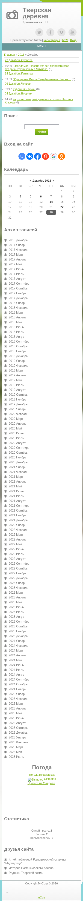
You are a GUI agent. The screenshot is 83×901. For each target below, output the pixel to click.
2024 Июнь (16, 665)
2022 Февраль (18, 530)
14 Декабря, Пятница (19, 73)
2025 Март (16, 703)
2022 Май (15, 544)
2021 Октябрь (18, 510)
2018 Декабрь (18, 356)
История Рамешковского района (31, 868)
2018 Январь (17, 303)
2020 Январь (17, 409)
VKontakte (61, 32)
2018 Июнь (16, 327)
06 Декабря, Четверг (18, 83)
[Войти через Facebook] (37, 156)
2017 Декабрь (18, 298)
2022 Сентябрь (19, 563)
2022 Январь (17, 525)
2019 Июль (16, 385)
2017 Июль (16, 274)
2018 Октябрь (18, 346)
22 (62, 207)
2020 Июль (16, 438)
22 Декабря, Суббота (19, 60)
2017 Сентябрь (19, 283)
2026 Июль (16, 756)
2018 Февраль (18, 307)
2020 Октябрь (18, 452)
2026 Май (15, 752)
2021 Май (15, 486)
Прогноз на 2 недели (41, 783)
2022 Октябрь (18, 568)
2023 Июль (16, 612)
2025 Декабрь (18, 732)
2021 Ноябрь (17, 515)
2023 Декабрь (18, 636)
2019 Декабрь (18, 404)
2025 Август (17, 723)
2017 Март (16, 254)
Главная (9, 54)
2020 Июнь (16, 433)
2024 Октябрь (18, 684)
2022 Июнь (16, 549)
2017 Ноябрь (17, 293)
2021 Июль (16, 496)
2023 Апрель (18, 597)
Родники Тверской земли (26, 873)
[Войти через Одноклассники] (61, 156)
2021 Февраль (18, 472)
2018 (21, 54)
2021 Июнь (16, 491)
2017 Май (15, 264)
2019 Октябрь (18, 394)
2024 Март (16, 650)
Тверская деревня (37, 13)
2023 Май (15, 602)
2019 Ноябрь (17, 399)
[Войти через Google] (53, 156)
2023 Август (17, 616)
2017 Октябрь (18, 288)
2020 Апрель (18, 423)
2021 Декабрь (18, 520)
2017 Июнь (16, 269)
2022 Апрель (18, 539)
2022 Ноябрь (17, 573)
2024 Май (15, 660)
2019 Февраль (18, 365)
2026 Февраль (18, 742)
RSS (65, 40)
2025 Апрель (18, 708)
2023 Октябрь (18, 626)
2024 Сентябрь (19, 679)
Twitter (39, 32)
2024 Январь (17, 641)
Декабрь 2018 (42, 180)
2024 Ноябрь (17, 689)
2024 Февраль (18, 645)
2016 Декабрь (18, 240)
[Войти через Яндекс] (45, 156)
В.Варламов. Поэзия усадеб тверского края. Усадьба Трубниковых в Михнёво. (37, 67)
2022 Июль (16, 554)
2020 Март (16, 418)
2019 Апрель (18, 375)
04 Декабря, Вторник (18, 93)
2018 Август (17, 336)
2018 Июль (16, 332)
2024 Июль (16, 670)
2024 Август (17, 674)
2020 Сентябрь (19, 447)
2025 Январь (17, 694)
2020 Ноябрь (17, 457)
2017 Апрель (18, 259)
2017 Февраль (18, 250)
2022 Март (16, 534)
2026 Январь (17, 737)
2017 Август (17, 278)
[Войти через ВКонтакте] (29, 156)
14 (51, 201)
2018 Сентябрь (19, 341)
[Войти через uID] (21, 156)
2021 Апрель (18, 481)
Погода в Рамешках (42, 774)
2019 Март (16, 370)
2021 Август (17, 501)
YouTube (72, 32)
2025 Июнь (16, 718)
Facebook (50, 32)
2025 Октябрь (18, 727)
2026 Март (16, 747)
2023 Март (16, 592)
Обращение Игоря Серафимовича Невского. (42, 79)
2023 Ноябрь (17, 631)
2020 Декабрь (18, 462)
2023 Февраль (18, 587)
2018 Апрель (18, 317)
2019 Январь (17, 361)
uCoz (41, 897)
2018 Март (16, 312)
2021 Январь (17, 467)
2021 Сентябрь (19, 505)
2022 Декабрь (18, 578)
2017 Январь (17, 245)
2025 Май (15, 713)
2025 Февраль (18, 699)
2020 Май (15, 428)
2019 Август (17, 390)
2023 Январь (17, 583)
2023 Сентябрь (19, 621)
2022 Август (17, 559)
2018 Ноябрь (17, 351)
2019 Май (15, 380)
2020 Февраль (18, 414)
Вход (73, 40)
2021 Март (16, 476)
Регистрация (52, 40)
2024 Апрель (18, 655)
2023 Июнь (16, 607)
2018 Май (15, 322)
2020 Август (17, 443)
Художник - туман (24, 89)
